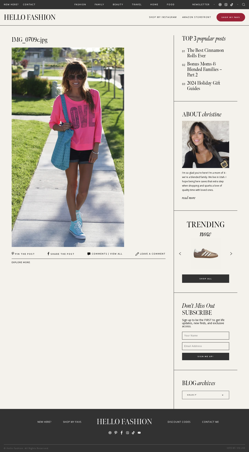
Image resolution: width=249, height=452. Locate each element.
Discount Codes (179, 422)
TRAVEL (137, 4)
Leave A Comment (153, 254)
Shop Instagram (163, 17)
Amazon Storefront (196, 17)
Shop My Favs (231, 17)
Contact (29, 4)
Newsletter (201, 4)
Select (192, 395)
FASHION (80, 4)
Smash (241, 448)
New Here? (11, 4)
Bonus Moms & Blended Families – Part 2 (204, 69)
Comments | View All (107, 254)
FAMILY (99, 4)
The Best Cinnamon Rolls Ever (205, 53)
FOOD (171, 4)
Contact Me (210, 422)
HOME (154, 4)
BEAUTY (118, 4)
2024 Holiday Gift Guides (203, 86)
